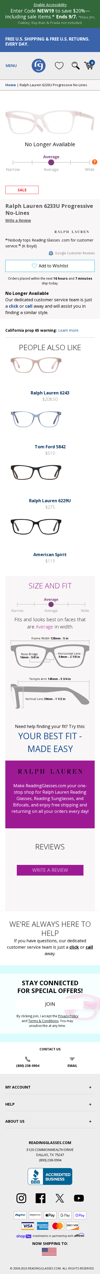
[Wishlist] (59, 65)
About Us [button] (15, 1121)
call (29, 306)
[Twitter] (59, 1203)
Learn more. (68, 330)
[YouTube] (79, 1203)
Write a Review (18, 220)
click (74, 947)
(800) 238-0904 (27, 1065)
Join (50, 1004)
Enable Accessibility (50, 4)
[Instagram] (21, 1203)
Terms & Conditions (43, 1021)
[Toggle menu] (11, 66)
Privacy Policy (68, 1016)
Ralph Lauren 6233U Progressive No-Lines (53, 85)
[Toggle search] (76, 65)
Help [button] (10, 1104)
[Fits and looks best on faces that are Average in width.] (50, 171)
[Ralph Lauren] (75, 232)
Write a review (50, 870)
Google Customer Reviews (75, 253)
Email (72, 1065)
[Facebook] (40, 1203)
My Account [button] (18, 1087)
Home (10, 85)
